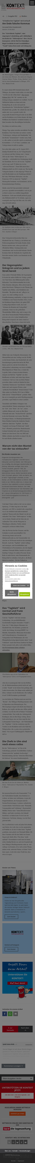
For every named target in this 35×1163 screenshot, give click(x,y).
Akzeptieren (24, 594)
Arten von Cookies (19, 585)
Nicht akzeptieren (11, 593)
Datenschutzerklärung (11, 581)
